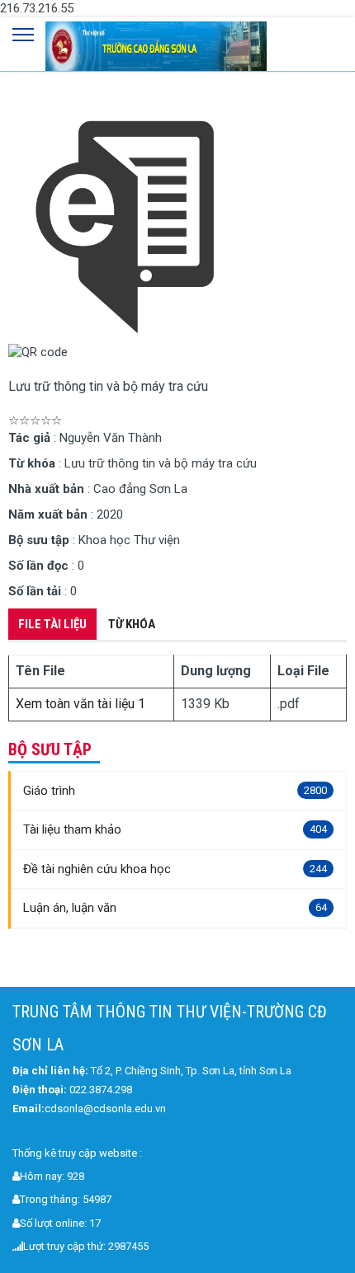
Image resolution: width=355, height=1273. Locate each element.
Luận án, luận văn (175, 907)
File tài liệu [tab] (52, 624)
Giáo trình (175, 790)
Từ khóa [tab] (131, 624)
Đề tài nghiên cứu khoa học (175, 869)
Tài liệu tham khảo (175, 829)
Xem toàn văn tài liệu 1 (80, 704)
